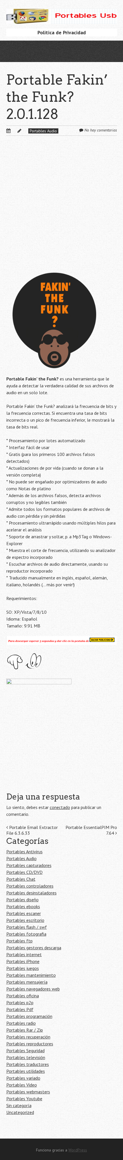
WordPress (77, 1150)
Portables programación (29, 1016)
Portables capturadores (28, 865)
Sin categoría (18, 1105)
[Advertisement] (61, 208)
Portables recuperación (28, 1037)
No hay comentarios (100, 130)
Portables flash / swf (26, 927)
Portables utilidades (25, 1071)
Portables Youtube (24, 1098)
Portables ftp (19, 941)
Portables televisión (25, 1057)
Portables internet (24, 954)
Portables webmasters (28, 1092)
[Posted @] (14, 130)
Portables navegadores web (33, 989)
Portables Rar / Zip (24, 1030)
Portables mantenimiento (31, 975)
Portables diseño (22, 899)
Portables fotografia (26, 934)
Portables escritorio (25, 920)
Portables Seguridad (25, 1050)
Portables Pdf (19, 1009)
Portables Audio (43, 130)
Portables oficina (22, 995)
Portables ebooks (23, 906)
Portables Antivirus (24, 851)
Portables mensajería (26, 982)
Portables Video (21, 1085)
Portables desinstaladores (31, 893)
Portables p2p (19, 1002)
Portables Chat (20, 879)
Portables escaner (23, 913)
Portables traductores (27, 1064)
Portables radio (21, 1023)
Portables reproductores (29, 1044)
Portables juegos (22, 968)
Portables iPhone (22, 961)
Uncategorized (20, 1112)
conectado (60, 807)
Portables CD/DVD (24, 872)
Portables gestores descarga (33, 947)
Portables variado (23, 1078)
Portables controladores (29, 886)
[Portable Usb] (61, 15)
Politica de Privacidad (61, 32)
